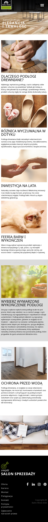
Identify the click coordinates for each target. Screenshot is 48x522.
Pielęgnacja (7, 496)
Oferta (4, 484)
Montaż (5, 492)
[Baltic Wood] (6, 6)
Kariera (5, 488)
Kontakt (5, 500)
